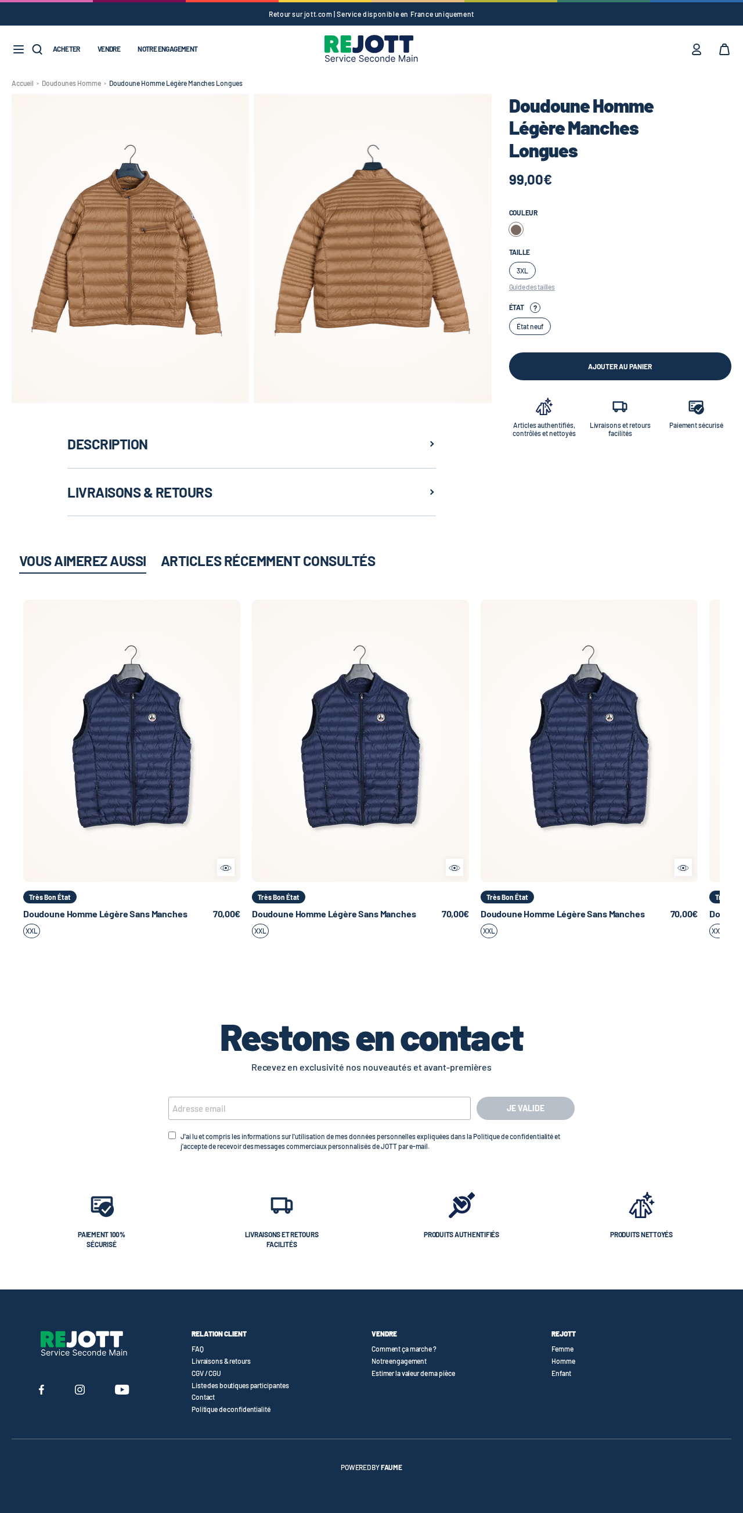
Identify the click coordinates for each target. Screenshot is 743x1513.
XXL (32, 931)
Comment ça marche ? (404, 1349)
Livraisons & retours (221, 1361)
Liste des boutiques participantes (240, 1385)
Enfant (561, 1373)
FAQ (198, 1349)
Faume (391, 1467)
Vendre (109, 49)
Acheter (66, 49)
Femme (562, 1349)
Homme (563, 1361)
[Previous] (32, 741)
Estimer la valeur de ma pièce (413, 1373)
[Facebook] (41, 1391)
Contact (203, 1397)
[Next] (231, 741)
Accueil (23, 83)
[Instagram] (80, 1391)
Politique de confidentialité (231, 1409)
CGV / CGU (206, 1373)
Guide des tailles (532, 287)
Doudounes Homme (71, 83)
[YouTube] (122, 1391)
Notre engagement (167, 49)
